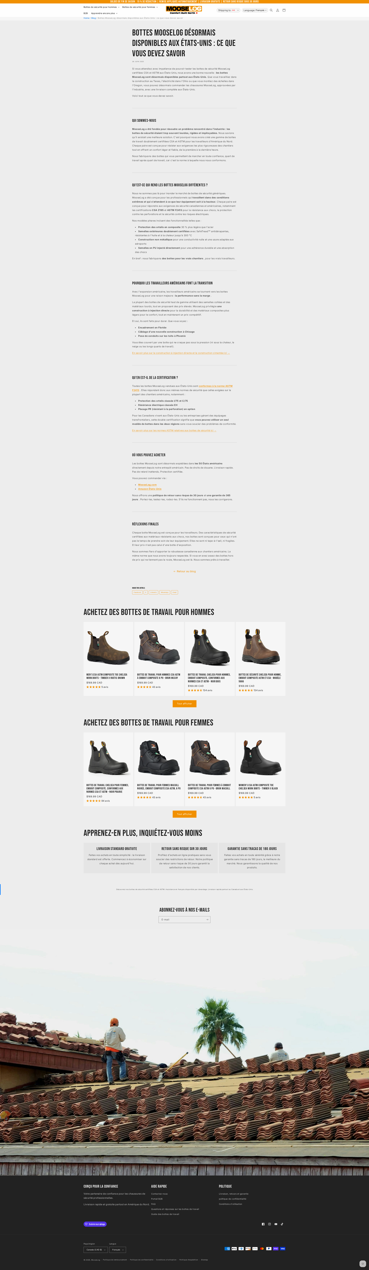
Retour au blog (186, 571)
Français (116, 1250)
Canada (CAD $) (94, 1250)
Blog (93, 18)
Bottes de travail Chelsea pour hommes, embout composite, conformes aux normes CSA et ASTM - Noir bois (209, 678)
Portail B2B (157, 1199)
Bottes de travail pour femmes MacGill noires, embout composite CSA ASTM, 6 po (159, 787)
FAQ (153, 1204)
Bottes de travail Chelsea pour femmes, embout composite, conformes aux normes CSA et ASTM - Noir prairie (107, 789)
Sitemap (204, 1260)
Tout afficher (184, 703)
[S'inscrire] (207, 919)
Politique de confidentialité (141, 1260)
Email (174, 592)
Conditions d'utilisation (230, 1204)
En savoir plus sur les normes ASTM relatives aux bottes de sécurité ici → (174, 430)
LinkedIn (153, 592)
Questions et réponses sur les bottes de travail (175, 1209)
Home (86, 18)
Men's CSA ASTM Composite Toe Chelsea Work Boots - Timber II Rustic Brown (106, 676)
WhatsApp (165, 592)
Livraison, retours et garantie (233, 1194)
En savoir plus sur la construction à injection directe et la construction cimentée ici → (181, 352)
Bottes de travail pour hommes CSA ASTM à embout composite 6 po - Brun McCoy (158, 676)
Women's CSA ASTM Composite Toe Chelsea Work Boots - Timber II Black (258, 787)
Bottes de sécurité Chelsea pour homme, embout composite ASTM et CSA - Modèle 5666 (260, 678)
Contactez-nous (159, 1194)
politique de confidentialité (232, 1199)
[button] (101, 7)
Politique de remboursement (115, 1260)
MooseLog (95, 1260)
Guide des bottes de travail (165, 1214)
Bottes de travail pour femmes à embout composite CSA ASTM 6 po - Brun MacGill (209, 787)
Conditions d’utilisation (166, 1260)
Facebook (137, 592)
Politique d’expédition (188, 1260)
